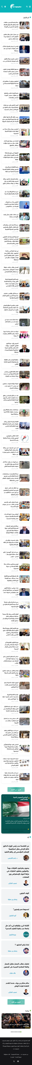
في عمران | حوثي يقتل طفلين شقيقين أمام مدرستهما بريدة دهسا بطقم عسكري (10, 36)
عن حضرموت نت (24, 1054)
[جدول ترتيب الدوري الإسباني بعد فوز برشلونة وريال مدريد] (16, 1021)
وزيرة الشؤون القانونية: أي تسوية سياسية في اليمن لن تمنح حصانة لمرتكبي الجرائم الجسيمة (11, 645)
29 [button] (10, 831)
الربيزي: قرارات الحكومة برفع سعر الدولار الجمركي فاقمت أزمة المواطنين (11, 684)
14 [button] (10, 829)
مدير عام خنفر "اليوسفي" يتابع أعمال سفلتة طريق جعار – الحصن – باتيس (10, 554)
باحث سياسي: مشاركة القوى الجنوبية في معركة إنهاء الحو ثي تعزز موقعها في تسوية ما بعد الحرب (10, 591)
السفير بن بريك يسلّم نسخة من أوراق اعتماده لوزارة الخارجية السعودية (10, 131)
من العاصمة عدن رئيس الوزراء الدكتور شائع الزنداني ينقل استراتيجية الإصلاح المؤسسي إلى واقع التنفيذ (16, 848)
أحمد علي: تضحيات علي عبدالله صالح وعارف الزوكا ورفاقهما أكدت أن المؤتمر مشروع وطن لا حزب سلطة (10, 450)
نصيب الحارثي (12, 883)
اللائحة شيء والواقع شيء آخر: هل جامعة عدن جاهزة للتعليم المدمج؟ (17, 927)
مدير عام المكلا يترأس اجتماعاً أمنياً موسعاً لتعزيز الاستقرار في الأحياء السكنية (10, 604)
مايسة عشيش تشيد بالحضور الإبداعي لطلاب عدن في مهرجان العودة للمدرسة (10, 504)
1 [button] (28, 829)
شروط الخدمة (18, 1057)
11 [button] (14, 829)
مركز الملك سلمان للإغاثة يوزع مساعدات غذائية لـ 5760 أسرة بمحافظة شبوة (10, 411)
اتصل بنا (12, 1057)
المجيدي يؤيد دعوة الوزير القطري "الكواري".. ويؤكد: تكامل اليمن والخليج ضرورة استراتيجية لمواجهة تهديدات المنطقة (11, 347)
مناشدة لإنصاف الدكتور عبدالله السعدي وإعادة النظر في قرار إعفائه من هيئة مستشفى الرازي (10, 181)
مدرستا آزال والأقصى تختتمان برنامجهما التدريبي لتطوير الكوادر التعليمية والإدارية (10, 295)
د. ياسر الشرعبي (12, 858)
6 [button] (21, 829)
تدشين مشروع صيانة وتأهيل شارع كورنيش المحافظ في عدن (10, 59)
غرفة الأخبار (12, 934)
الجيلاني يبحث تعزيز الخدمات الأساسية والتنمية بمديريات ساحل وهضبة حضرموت (11, 516)
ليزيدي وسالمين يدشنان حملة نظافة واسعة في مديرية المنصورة (11, 566)
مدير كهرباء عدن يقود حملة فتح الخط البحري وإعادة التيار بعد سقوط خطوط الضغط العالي (10, 464)
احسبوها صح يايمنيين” (21, 908)
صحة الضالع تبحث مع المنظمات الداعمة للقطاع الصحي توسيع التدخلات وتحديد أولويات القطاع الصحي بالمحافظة (10, 477)
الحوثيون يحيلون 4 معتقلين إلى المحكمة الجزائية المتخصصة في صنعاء (10, 83)
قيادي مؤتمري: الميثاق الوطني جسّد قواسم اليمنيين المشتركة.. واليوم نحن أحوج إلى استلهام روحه (10, 308)
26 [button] (14, 831)
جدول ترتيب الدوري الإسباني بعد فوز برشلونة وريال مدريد (17, 1025)
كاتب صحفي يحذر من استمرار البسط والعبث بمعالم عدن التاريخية (11, 720)
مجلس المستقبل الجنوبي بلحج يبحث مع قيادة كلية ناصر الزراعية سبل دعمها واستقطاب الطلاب (10, 659)
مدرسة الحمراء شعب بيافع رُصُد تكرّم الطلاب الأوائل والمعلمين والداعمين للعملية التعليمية (10, 227)
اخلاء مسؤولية (7, 1054)
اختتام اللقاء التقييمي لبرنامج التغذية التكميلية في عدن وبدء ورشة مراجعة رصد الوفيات (11, 373)
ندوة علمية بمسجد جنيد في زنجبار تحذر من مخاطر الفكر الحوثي (11, 321)
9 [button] (17, 829)
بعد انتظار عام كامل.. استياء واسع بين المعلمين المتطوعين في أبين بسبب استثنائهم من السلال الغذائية (10, 491)
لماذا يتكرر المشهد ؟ (22, 944)
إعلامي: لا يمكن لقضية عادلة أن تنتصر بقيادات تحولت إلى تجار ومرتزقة (10, 48)
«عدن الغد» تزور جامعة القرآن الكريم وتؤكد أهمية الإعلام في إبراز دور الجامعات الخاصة (10, 708)
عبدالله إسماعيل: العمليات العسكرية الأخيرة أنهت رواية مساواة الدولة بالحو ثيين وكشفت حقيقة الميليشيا (11, 529)
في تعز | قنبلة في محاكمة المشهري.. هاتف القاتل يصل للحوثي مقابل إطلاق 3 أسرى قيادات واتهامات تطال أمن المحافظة (11, 255)
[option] (16, 813)
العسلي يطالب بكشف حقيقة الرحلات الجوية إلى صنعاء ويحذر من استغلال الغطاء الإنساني (10, 269)
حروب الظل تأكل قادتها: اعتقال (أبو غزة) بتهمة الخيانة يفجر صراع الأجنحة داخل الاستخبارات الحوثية (10, 119)
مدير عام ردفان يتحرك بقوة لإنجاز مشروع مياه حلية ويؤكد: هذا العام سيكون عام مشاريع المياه (10, 775)
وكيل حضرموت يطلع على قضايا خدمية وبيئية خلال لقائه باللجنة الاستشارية (10, 542)
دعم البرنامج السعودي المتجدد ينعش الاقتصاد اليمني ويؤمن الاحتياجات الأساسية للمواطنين (17, 822)
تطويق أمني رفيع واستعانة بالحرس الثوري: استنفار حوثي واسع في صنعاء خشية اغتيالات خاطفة (10, 156)
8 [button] (18, 829)
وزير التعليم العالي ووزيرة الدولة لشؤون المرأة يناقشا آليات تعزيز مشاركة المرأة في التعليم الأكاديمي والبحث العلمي (10, 631)
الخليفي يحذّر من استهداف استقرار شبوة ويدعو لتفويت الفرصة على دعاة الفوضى (11, 204)
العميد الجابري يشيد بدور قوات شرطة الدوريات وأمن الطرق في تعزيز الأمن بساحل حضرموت (10, 107)
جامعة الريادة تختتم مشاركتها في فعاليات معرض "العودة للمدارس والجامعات (11, 95)
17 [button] (6, 829)
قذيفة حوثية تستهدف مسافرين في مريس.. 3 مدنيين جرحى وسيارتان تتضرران (10, 385)
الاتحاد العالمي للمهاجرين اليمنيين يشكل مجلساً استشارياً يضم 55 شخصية (10, 437)
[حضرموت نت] (16, 6)
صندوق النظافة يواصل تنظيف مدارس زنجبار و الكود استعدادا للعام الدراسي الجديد (10, 71)
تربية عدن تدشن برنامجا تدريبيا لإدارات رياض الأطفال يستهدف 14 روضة (10, 333)
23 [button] (18, 831)
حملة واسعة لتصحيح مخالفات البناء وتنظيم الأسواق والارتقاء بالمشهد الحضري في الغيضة (11, 24)
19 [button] (3, 829)
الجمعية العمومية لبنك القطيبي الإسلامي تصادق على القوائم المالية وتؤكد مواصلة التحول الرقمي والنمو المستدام (10, 239)
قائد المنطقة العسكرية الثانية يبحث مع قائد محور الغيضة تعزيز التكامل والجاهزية (11, 578)
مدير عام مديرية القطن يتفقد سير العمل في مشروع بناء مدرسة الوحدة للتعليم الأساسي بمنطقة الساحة (10, 733)
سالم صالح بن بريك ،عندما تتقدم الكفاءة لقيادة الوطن (17, 984)
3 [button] (25, 829)
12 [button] (13, 829)
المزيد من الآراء (16, 1001)
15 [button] (9, 829)
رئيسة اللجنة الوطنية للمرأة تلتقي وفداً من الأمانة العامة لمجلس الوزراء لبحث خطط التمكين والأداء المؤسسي (11, 282)
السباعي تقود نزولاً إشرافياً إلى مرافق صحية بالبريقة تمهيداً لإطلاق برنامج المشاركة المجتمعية (11, 747)
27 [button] (13, 831)
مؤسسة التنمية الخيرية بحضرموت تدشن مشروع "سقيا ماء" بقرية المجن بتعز (10, 696)
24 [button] (17, 831)
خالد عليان (13, 973)
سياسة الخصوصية (15, 1054)
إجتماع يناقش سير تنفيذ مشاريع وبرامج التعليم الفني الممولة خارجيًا (10, 672)
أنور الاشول (12, 915)
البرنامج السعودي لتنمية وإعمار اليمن (20, 798)
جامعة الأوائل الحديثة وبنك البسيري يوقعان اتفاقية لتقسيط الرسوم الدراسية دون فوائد (10, 169)
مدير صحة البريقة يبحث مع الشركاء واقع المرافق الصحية (11, 192)
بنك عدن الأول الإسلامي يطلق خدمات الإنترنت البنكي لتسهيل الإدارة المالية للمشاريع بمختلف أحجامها (10, 398)
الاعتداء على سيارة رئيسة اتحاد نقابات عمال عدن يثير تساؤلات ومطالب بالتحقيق (10, 143)
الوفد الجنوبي (24, 892)
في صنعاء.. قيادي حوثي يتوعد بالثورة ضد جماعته (10, 215)
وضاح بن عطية (12, 899)
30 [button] (9, 831)
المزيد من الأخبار (16, 789)
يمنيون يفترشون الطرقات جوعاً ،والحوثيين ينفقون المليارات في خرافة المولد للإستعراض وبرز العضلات (18, 872)
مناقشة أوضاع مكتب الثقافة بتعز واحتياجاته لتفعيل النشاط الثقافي (11, 361)
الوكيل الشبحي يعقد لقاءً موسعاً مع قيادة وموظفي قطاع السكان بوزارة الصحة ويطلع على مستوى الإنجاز (10, 617)
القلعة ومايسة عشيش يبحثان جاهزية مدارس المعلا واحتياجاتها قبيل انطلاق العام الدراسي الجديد (10, 424)
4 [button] (24, 829)
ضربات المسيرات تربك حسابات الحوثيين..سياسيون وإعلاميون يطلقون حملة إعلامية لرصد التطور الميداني (10, 761)
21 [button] (21, 831)
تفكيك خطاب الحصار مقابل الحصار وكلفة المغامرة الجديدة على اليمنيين (16, 965)
